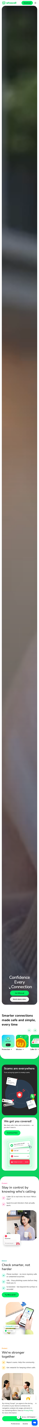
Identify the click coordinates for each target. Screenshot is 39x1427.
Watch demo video (19, 999)
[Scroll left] (29, 1030)
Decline (25, 1424)
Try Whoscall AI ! (10, 1295)
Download (27, 3)
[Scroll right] (35, 1030)
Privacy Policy (28, 1410)
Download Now (12, 1133)
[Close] (36, 1403)
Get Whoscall (19, 993)
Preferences (15, 1424)
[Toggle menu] (35, 2)
